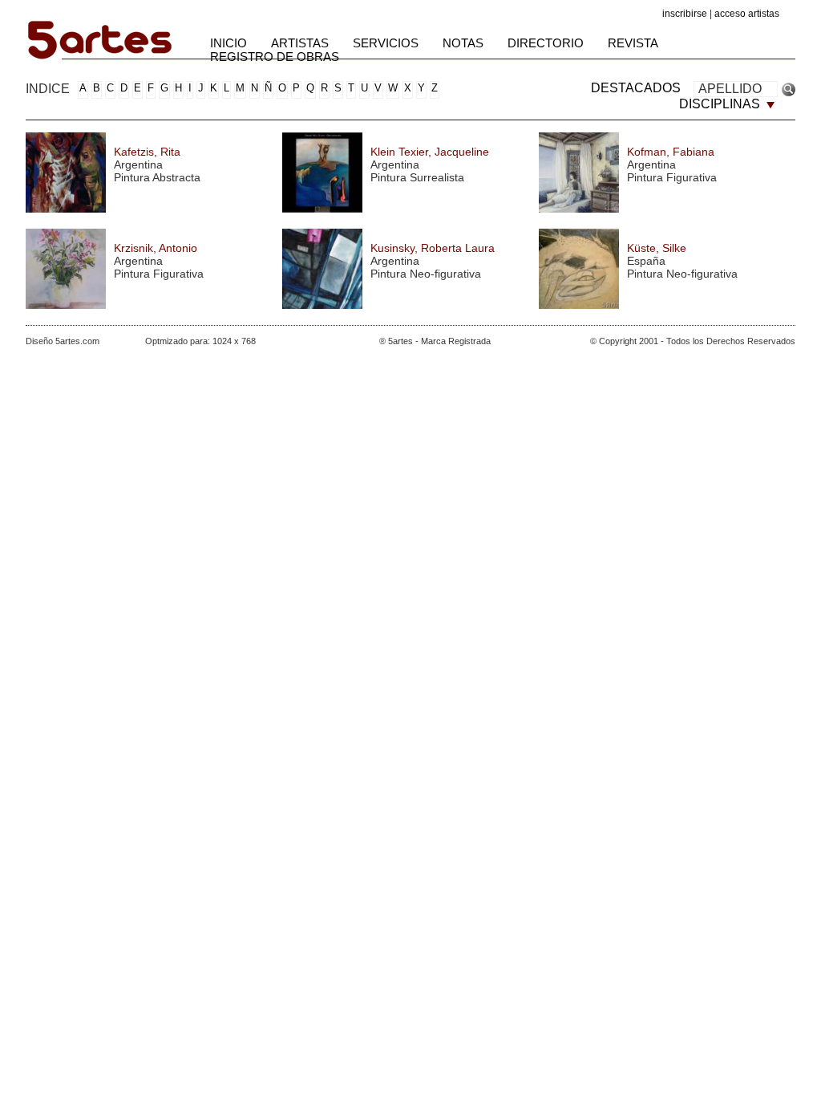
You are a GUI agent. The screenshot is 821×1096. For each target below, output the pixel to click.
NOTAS (463, 43)
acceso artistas (746, 13)
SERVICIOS (386, 43)
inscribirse (684, 13)
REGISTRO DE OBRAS (274, 56)
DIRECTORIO (546, 43)
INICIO (228, 43)
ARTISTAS (300, 43)
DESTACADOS (636, 88)
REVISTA (633, 43)
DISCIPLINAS (721, 104)
